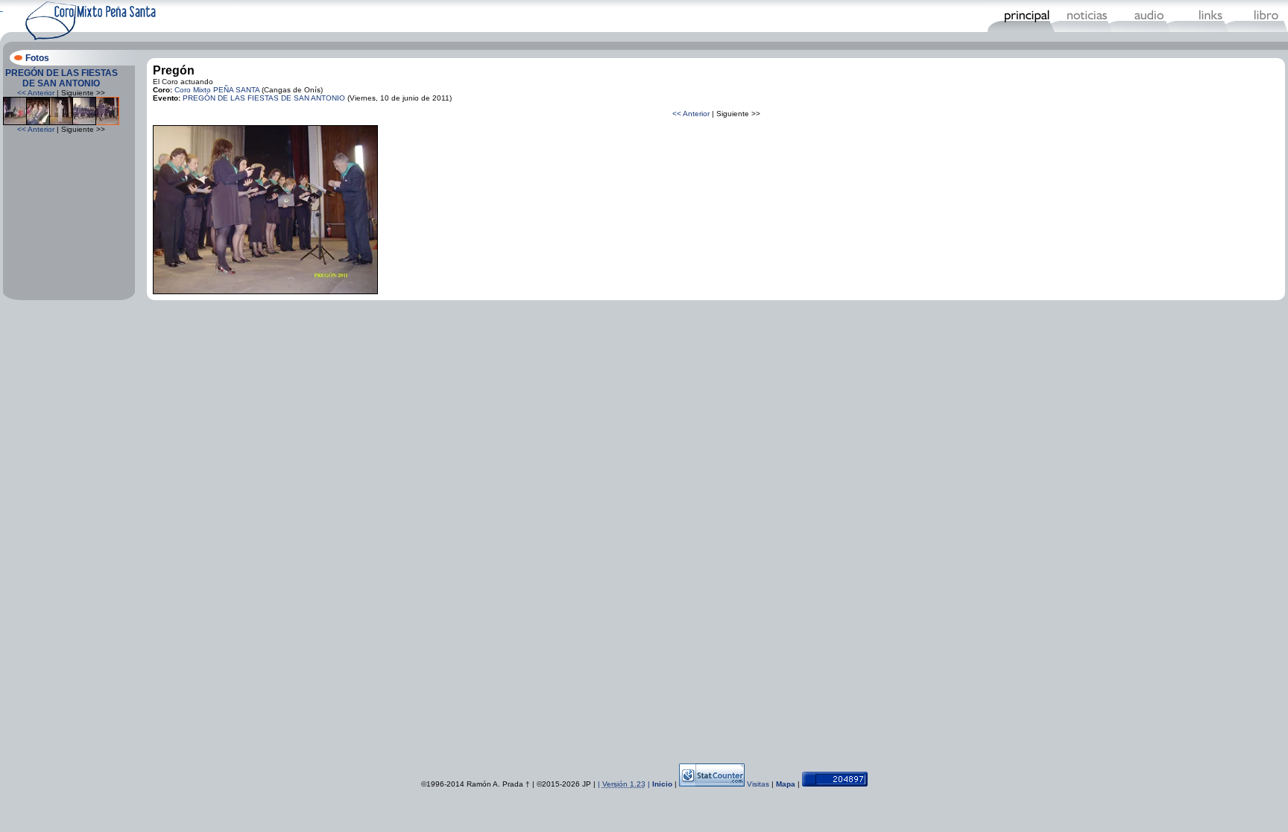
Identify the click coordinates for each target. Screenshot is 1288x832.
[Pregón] (265, 292)
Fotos (37, 58)
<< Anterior (35, 93)
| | (625, 784)
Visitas (758, 784)
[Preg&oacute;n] (15, 122)
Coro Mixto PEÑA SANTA (216, 90)
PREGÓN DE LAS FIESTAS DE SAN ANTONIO (61, 78)
